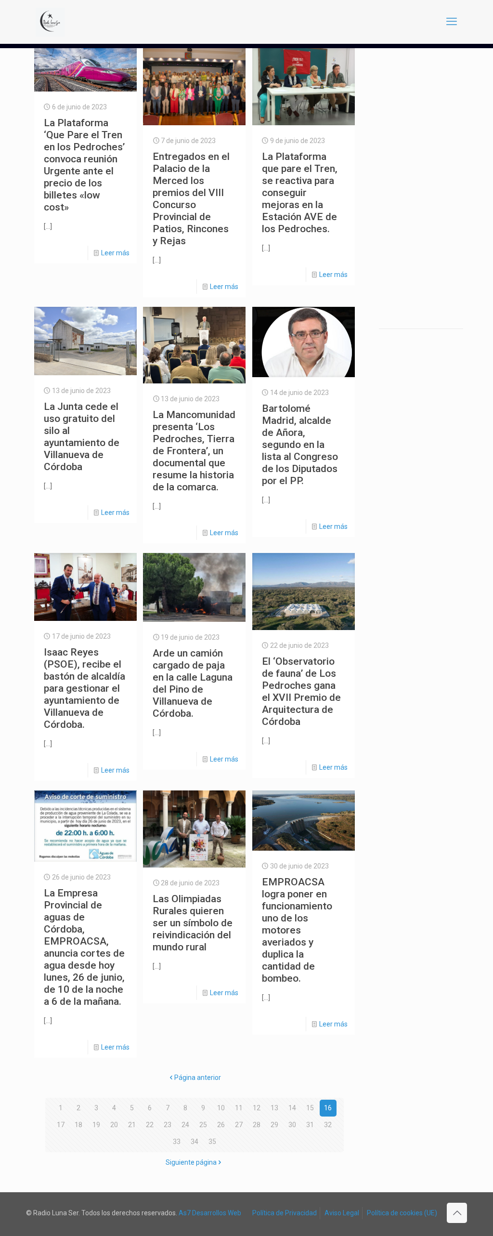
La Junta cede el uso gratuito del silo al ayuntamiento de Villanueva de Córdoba (81, 437)
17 (61, 1125)
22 (150, 1125)
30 (292, 1125)
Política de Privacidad (284, 1213)
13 (274, 1108)
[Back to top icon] (457, 1213)
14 (292, 1108)
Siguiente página (191, 1162)
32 (328, 1125)
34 (194, 1141)
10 (221, 1108)
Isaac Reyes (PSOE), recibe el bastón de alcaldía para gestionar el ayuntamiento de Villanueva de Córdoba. (84, 688)
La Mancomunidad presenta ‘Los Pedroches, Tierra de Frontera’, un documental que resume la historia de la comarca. (194, 451)
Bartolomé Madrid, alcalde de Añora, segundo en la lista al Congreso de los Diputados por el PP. (300, 445)
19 (96, 1125)
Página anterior (197, 1077)
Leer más (115, 253)
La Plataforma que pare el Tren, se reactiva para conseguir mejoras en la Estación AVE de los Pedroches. (299, 193)
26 (221, 1125)
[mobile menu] (451, 21)
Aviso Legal (341, 1213)
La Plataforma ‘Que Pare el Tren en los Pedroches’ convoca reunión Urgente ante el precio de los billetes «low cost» (84, 165)
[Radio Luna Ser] (50, 21)
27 (239, 1125)
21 (132, 1125)
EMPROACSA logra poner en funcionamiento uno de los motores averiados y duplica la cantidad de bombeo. (297, 930)
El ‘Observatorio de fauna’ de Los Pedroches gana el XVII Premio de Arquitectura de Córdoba (301, 691)
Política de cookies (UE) (402, 1213)
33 (177, 1141)
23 (167, 1125)
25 (203, 1125)
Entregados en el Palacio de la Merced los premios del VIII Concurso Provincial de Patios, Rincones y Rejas (191, 199)
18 (78, 1125)
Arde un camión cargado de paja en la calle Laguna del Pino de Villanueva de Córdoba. (193, 683)
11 (239, 1108)
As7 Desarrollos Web (210, 1213)
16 (328, 1108)
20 (114, 1125)
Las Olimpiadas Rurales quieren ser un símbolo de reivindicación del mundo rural (193, 923)
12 (256, 1108)
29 (274, 1125)
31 (310, 1125)
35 (212, 1141)
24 (185, 1125)
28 (256, 1125)
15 (310, 1108)
